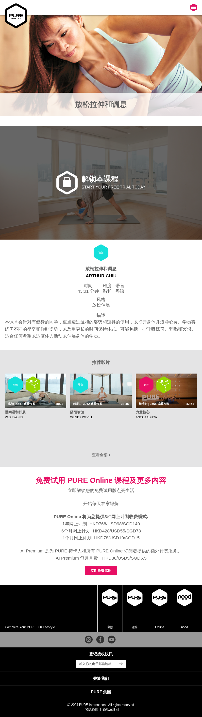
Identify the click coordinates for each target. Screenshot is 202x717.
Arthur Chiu (101, 275)
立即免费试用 (101, 570)
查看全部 (100, 455)
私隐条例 (91, 709)
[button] (101, 678)
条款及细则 (111, 709)
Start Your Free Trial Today (114, 187)
